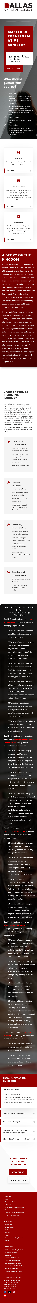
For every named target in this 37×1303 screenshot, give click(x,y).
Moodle (7, 1232)
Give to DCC (8, 1204)
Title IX (7, 1240)
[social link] (5, 1292)
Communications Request (13, 1263)
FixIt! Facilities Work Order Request (16, 1266)
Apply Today (13, 68)
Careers (7, 1210)
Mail (6, 1230)
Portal (7, 1235)
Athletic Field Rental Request (14, 1271)
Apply (7, 1199)
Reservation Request (11, 1268)
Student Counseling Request (14, 1238)
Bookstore (8, 1224)
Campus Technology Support (14, 1250)
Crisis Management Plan (12, 1260)
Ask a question (18, 1180)
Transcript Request (11, 1252)
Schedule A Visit (10, 1202)
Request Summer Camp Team (14, 1212)
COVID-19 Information (12, 1215)
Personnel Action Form (12, 1258)
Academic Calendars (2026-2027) (15, 1207)
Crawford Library (10, 1227)
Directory (8, 1255)
